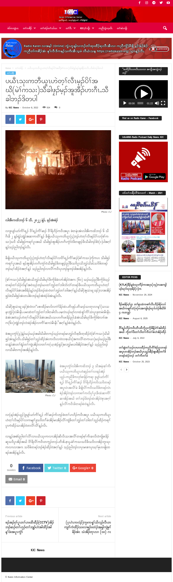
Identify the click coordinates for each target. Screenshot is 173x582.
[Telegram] (154, 3)
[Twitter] (161, 3)
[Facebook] (139, 3)
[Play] (125, 103)
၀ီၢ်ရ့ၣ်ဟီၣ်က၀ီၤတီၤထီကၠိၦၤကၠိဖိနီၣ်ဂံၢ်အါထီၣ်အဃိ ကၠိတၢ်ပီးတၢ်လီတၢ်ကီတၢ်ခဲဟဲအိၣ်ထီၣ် (142, 330)
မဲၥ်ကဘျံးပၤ (12, 28)
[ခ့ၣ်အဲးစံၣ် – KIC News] (86, 15)
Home (8, 68)
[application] (143, 94)
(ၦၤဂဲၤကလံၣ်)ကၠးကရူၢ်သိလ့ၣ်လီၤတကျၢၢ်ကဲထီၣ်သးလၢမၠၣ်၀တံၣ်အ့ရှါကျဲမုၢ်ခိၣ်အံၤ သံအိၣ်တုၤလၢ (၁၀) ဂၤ (87, 527)
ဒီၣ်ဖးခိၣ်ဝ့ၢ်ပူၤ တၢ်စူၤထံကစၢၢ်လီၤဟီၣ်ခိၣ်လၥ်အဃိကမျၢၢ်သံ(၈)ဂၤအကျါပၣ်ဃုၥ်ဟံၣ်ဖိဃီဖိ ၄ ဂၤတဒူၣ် (142, 308)
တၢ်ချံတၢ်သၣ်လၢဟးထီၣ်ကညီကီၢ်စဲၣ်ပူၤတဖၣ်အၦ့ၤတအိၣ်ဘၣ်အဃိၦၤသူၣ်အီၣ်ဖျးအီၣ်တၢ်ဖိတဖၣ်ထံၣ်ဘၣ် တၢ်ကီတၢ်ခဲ (143, 352)
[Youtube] (168, 3)
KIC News (14, 107)
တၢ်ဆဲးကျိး (122, 28)
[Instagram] (146, 3)
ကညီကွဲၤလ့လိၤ (105, 28)
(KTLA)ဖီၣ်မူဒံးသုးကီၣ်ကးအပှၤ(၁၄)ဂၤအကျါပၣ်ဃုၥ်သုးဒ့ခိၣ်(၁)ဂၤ (142, 287)
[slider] (140, 103)
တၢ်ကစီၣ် (19, 68)
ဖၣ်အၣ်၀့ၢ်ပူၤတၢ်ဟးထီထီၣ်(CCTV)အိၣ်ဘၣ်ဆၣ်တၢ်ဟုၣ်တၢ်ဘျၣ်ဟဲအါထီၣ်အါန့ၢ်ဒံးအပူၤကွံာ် (29, 527)
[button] (165, 28)
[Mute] (157, 103)
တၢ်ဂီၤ (69, 28)
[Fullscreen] (163, 103)
